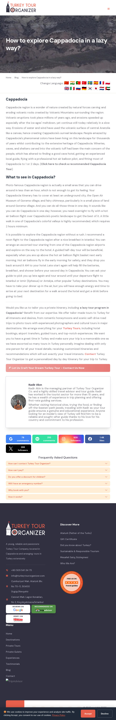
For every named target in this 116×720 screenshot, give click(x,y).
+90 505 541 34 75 (21, 570)
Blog (8, 670)
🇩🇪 (85, 88)
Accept (88, 713)
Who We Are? (67, 563)
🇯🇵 (96, 88)
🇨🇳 (67, 82)
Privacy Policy (58, 715)
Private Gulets (14, 651)
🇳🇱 (102, 88)
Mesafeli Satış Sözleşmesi (74, 557)
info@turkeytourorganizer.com (28, 575)
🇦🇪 (107, 88)
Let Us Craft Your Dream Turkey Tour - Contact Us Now (47, 368)
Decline (105, 713)
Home (9, 633)
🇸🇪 (90, 82)
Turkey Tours (71, 328)
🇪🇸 (96, 82)
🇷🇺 (79, 88)
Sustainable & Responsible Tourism (79, 551)
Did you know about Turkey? (75, 545)
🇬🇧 (66, 88)
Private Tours (13, 645)
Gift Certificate (68, 539)
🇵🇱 (107, 82)
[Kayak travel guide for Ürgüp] (85, 582)
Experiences (12, 657)
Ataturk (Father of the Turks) (76, 533)
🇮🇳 (73, 82)
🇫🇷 (102, 82)
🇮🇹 (73, 88)
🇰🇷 (90, 88)
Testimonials (13, 663)
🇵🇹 (79, 82)
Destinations (13, 639)
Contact (90, 354)
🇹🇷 (85, 82)
